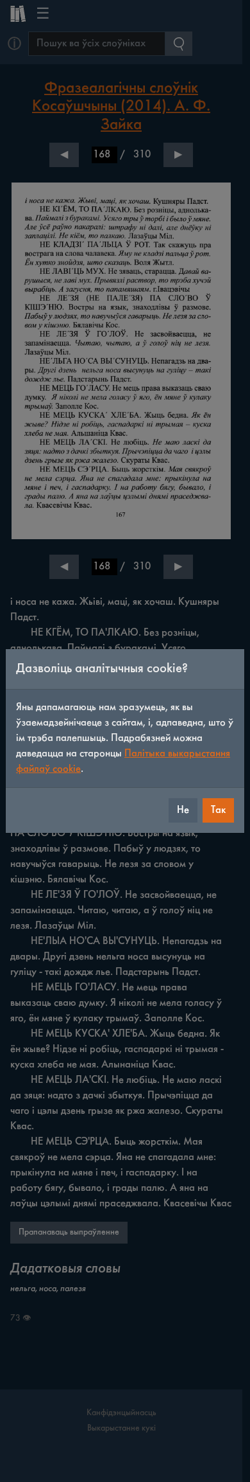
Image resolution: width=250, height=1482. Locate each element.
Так (218, 810)
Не (183, 810)
